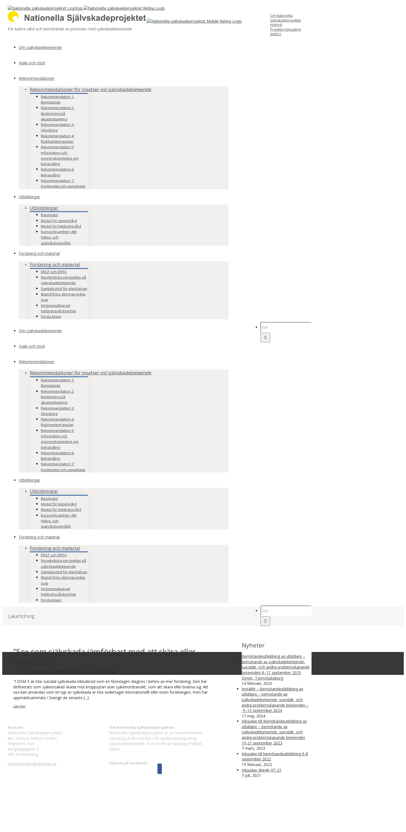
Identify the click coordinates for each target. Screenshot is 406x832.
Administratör (24, 672)
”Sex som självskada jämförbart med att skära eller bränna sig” (104, 656)
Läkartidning (129, 672)
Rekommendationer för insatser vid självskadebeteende (90, 89)
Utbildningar (44, 208)
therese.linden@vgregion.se (32, 763)
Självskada (176, 672)
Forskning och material (55, 264)
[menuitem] (285, 23)
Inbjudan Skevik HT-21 (261, 770)
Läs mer (19, 706)
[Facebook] (159, 769)
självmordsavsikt (154, 672)
